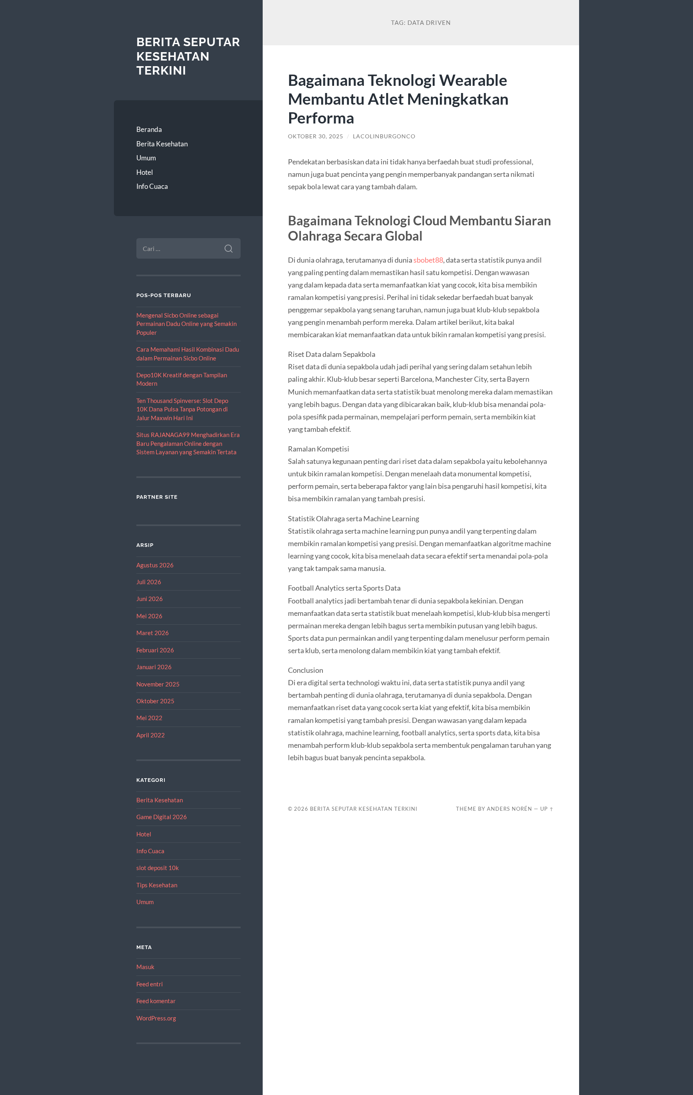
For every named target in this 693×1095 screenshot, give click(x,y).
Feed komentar (156, 1000)
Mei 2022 (149, 717)
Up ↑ (547, 809)
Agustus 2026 (155, 565)
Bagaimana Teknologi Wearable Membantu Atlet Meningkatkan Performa (398, 98)
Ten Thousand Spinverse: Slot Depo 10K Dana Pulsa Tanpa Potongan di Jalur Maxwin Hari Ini (182, 409)
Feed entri (149, 984)
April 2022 (150, 735)
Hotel (144, 172)
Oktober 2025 (155, 700)
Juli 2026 (148, 581)
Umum (146, 158)
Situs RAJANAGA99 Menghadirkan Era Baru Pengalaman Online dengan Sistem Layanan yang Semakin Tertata (188, 443)
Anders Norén (509, 809)
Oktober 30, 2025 (315, 136)
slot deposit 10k (157, 867)
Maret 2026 (152, 632)
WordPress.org (156, 1018)
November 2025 (158, 684)
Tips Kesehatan (156, 885)
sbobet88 (428, 259)
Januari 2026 (154, 666)
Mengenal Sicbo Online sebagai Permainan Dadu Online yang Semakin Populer (186, 324)
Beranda (149, 129)
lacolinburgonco (384, 136)
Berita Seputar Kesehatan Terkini (188, 56)
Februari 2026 (155, 650)
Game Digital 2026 (161, 816)
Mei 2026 (149, 615)
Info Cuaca (152, 186)
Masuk (145, 966)
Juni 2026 (149, 598)
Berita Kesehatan (162, 144)
